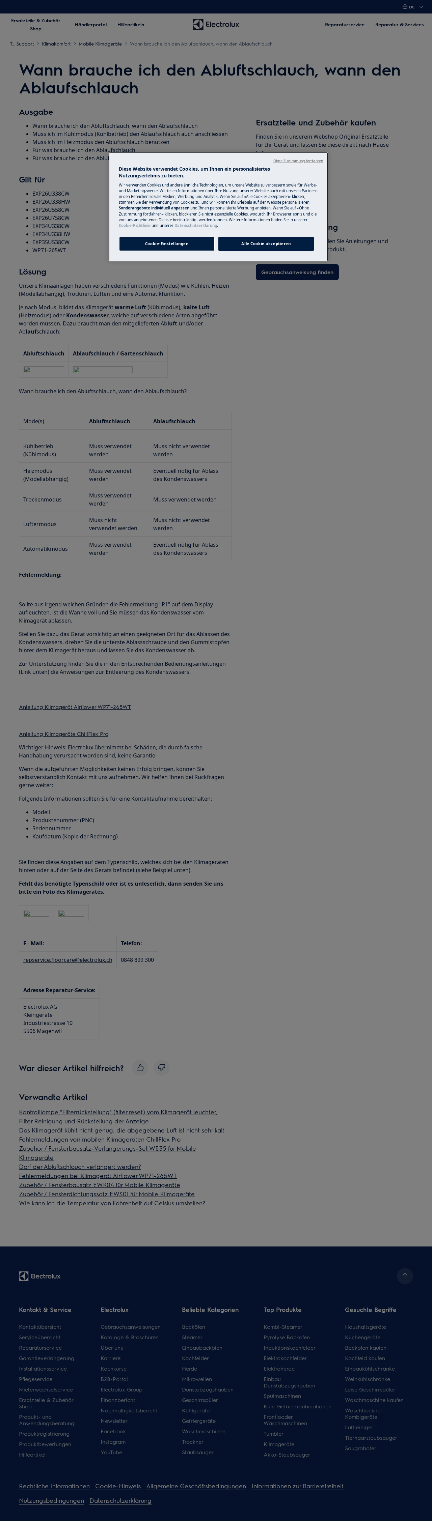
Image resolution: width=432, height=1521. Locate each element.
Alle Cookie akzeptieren (266, 243)
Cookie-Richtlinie (135, 225)
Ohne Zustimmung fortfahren (298, 161)
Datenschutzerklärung (195, 225)
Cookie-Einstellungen (166, 243)
